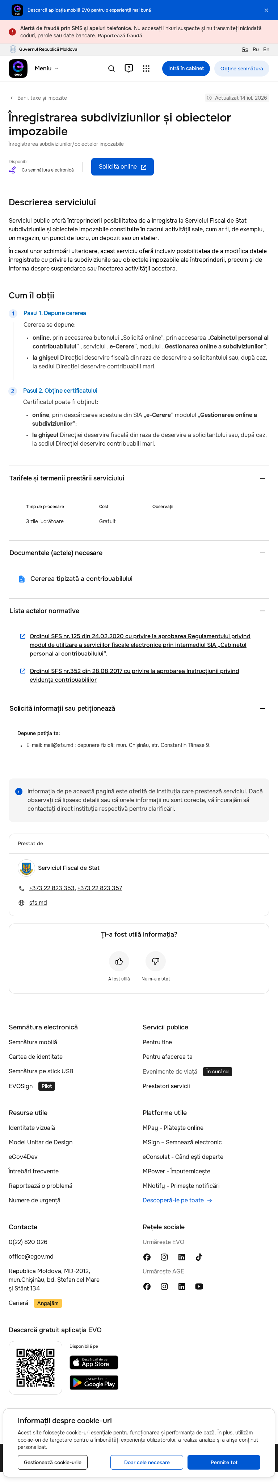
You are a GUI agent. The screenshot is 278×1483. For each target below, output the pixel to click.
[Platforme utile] (146, 68)
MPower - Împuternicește (176, 1171)
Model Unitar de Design (40, 1142)
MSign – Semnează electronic (182, 1142)
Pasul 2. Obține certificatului (60, 390)
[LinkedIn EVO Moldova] (181, 1256)
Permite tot (224, 1462)
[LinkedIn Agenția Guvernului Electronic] (181, 1286)
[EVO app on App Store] (94, 1362)
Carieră (18, 1303)
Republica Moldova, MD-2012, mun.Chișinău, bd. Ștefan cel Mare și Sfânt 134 (54, 1279)
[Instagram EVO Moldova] (164, 1256)
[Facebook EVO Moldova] (147, 1256)
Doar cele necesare (147, 1462)
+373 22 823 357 (99, 888)
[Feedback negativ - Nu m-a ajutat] (156, 961)
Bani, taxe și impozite (42, 98)
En (266, 49)
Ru (256, 49)
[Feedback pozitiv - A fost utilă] (119, 961)
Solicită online (118, 166)
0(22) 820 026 (28, 1242)
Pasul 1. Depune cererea (55, 313)
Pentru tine (157, 1042)
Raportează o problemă (40, 1186)
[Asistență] (129, 68)
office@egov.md (31, 1256)
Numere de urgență (34, 1200)
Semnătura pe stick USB (41, 1071)
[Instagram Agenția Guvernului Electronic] (164, 1286)
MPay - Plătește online (173, 1128)
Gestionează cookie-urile (52, 1462)
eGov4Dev (23, 1157)
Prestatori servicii (166, 1086)
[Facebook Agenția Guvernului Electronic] (147, 1286)
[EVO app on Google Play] (94, 1382)
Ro (245, 49)
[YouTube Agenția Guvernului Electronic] (199, 1286)
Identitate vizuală (32, 1128)
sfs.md (38, 902)
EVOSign (21, 1086)
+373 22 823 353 (52, 888)
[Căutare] (111, 68)
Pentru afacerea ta (168, 1057)
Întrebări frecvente (34, 1171)
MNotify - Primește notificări (181, 1186)
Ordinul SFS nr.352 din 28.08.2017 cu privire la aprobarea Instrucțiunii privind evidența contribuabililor (134, 675)
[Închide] (266, 10)
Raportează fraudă (120, 35)
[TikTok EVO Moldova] (199, 1256)
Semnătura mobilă (33, 1042)
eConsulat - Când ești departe (183, 1157)
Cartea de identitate (36, 1057)
